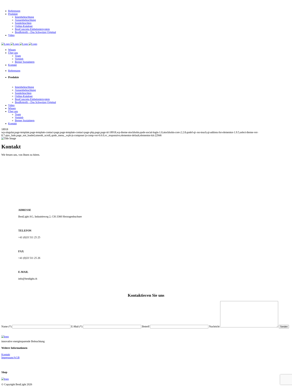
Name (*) (6, 326)
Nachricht (214, 326)
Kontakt (5, 354)
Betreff (146, 326)
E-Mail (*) (77, 326)
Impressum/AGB (10, 357)
